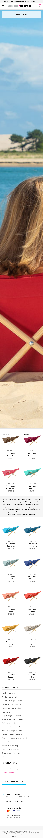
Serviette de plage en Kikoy (12, 701)
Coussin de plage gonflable (11, 704)
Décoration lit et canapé (10, 769)
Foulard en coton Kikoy (10, 746)
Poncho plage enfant (9, 697)
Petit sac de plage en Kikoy (12, 731)
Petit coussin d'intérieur (10, 749)
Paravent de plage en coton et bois (14, 738)
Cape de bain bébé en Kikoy (12, 742)
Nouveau (6, 434)
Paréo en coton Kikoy (9, 723)
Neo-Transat (6, 712)
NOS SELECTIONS (9, 763)
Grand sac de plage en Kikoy (12, 727)
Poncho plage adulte (9, 693)
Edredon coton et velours (11, 757)
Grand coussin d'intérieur (11, 753)
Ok (36, 834)
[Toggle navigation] (3, 6)
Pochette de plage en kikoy (12, 734)
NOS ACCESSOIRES (10, 687)
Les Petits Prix (9, 773)
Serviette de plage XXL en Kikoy (13, 719)
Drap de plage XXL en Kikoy (12, 716)
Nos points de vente (15, 781)
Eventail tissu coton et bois (11, 708)
